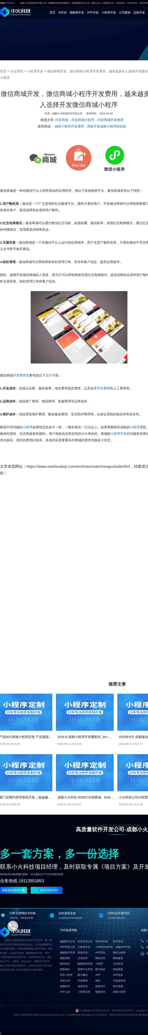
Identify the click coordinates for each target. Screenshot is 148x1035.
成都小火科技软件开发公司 (67, 113)
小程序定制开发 (104, 947)
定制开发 (139, 12)
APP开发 (93, 12)
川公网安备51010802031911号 (94, 1010)
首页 (52, 12)
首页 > (4, 71)
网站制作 (65, 963)
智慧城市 (65, 969)
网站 (97, 980)
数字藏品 (83, 974)
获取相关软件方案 (13, 890)
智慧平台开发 (85, 969)
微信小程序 (119, 952)
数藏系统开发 (85, 963)
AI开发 (62, 12)
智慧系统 (65, 958)
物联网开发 (77, 12)
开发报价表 (119, 980)
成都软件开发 (67, 952)
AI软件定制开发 (116, 1015)
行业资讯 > (18, 71)
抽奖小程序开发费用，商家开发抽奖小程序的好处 (90, 126)
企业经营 (118, 963)
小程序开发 (109, 12)
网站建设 (118, 958)
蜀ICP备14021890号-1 (123, 1010)
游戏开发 (83, 986)
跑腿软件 (65, 986)
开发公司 (65, 980)
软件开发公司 (85, 941)
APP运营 (118, 974)
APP (97, 974)
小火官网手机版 (72, 1015)
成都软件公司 (67, 941)
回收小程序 (119, 991)
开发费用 (19, 375)
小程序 (27, 427)
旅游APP (100, 986)
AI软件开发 (101, 941)
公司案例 (124, 12)
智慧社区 (100, 991)
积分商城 (118, 986)
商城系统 (118, 969)
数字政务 (100, 969)
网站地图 (86, 1015)
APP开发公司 (67, 947)
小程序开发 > (36, 71)
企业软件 (83, 958)
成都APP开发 (123, 947)
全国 (7, 3)
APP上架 (65, 991)
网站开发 (100, 958)
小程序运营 (84, 991)
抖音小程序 (66, 974)
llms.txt (94, 1015)
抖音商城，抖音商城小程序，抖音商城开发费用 (89, 120)
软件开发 (118, 941)
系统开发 (83, 952)
